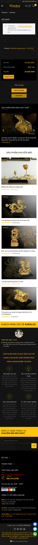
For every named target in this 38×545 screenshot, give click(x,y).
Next (33, 130)
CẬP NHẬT (19, 95)
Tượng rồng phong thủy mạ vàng (12, 281)
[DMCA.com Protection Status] (19, 541)
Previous (3, 130)
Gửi (34, 445)
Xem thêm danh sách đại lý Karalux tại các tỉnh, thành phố (16, 519)
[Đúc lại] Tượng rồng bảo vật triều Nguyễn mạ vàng (18, 251)
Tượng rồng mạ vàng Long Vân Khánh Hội (15, 220)
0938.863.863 (17, 510)
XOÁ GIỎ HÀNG (19, 90)
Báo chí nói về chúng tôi (29, 1)
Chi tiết (20, 168)
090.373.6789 (12, 478)
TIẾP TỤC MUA (19, 85)
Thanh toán (8, 76)
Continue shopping (25, 26)
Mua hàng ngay (20, 174)
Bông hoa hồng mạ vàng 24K (12, 187)
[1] (34, 6)
